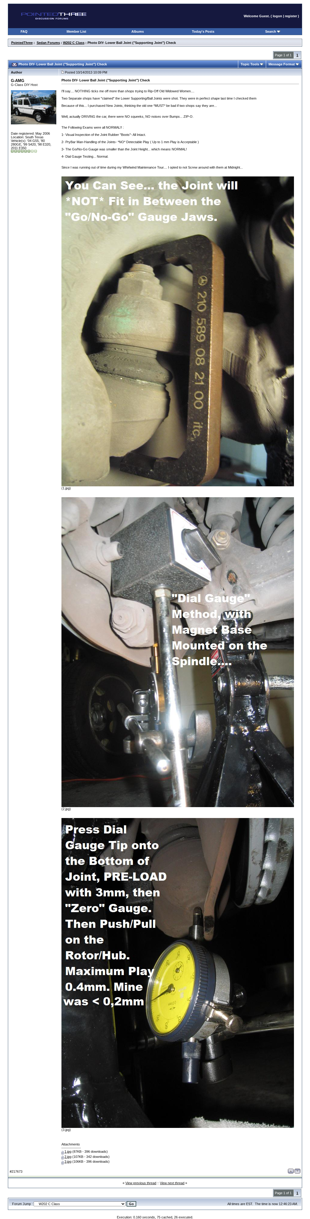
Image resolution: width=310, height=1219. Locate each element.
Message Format (282, 64)
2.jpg (67, 1156)
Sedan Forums (48, 42)
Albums (137, 31)
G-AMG (17, 80)
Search (271, 31)
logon (277, 16)
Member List (76, 31)
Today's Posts (203, 31)
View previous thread (140, 1183)
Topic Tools (250, 64)
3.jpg (67, 1161)
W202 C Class (73, 42)
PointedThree (22, 42)
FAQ (24, 31)
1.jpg (67, 1151)
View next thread (172, 1183)
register (291, 16)
